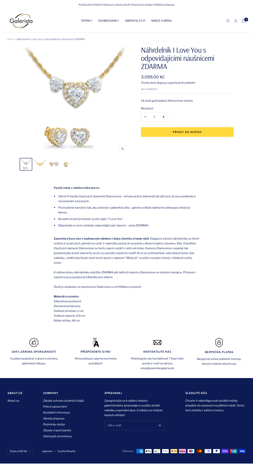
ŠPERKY (86, 20)
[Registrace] (159, 425)
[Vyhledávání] (228, 20)
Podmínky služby (54, 424)
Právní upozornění (55, 406)
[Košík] (244, 20)
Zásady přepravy (54, 418)
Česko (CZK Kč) (18, 451)
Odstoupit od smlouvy (57, 436)
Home (10, 39)
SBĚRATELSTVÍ (135, 20)
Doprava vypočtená (168, 82)
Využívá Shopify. (66, 451)
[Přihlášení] (235, 20)
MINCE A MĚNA (161, 20)
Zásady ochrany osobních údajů (63, 400)
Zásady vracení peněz (57, 430)
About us (13, 400)
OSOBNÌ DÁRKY (108, 20)
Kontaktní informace (56, 412)
